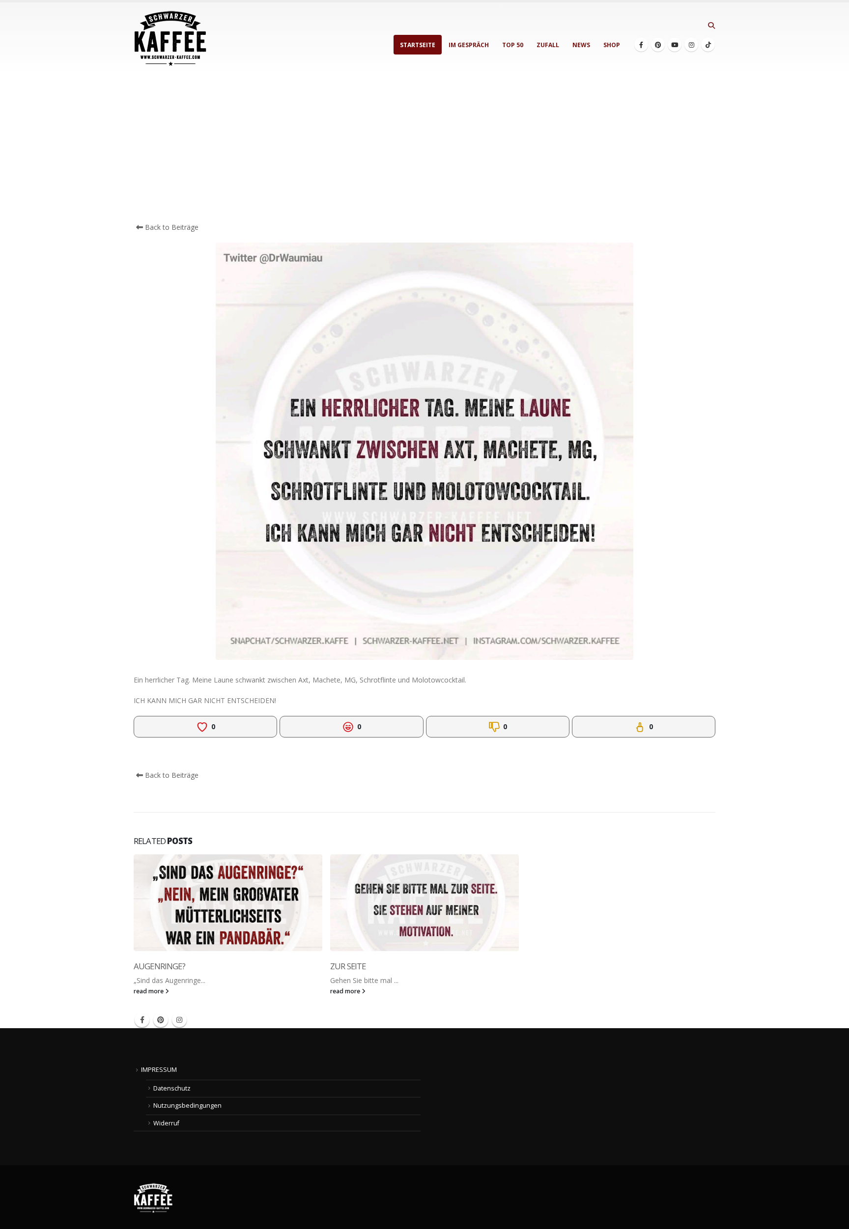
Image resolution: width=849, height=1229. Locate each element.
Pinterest (160, 1019)
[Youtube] (674, 45)
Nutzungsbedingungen (187, 1105)
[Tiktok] (708, 45)
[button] (711, 25)
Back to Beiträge (170, 227)
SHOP (611, 45)
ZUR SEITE (348, 966)
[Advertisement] (424, 148)
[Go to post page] (228, 902)
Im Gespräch (469, 45)
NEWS (581, 45)
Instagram (179, 1019)
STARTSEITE (417, 45)
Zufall (548, 45)
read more (149, 991)
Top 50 (512, 45)
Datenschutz (172, 1088)
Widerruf (166, 1123)
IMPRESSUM (159, 1069)
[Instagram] (691, 45)
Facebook (142, 1019)
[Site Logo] (170, 38)
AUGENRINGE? (159, 966)
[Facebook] (641, 45)
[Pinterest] (658, 45)
